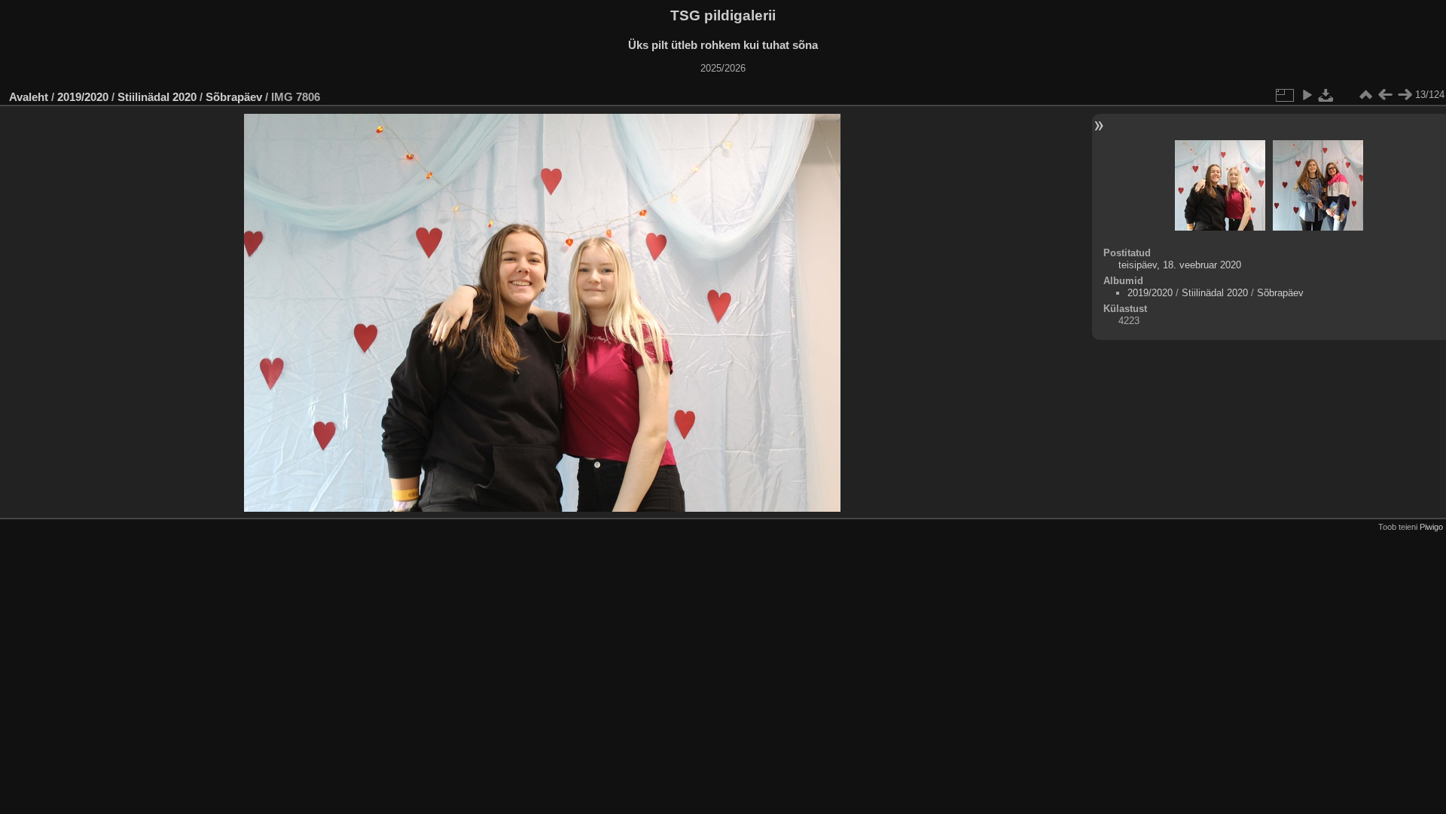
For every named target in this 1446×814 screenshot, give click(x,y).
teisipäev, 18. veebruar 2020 (1179, 265)
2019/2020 (82, 96)
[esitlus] (1306, 95)
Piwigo (1431, 526)
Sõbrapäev (234, 96)
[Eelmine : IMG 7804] (1385, 95)
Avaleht (28, 96)
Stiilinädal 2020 (157, 96)
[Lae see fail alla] (1326, 95)
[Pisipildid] (1365, 95)
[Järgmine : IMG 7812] (1404, 95)
